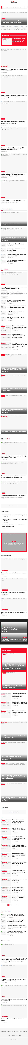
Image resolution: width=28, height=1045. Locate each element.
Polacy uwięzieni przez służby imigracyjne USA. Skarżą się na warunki (19, 712)
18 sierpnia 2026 (10, 257)
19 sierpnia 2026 (4, 151)
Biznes (3, 18)
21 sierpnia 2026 (4, 615)
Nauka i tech (5, 570)
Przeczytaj (4, 297)
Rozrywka (25, 1031)
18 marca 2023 (4, 962)
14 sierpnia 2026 (4, 1002)
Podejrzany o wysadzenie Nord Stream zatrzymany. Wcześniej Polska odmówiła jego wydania (13, 238)
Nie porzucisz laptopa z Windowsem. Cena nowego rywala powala (18, 838)
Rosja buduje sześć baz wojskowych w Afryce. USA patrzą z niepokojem (18, 336)
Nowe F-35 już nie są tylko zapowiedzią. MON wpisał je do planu (19, 847)
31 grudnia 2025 (5, 516)
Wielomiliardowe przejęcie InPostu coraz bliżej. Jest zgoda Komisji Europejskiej (19, 327)
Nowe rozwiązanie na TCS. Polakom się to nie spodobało (14, 514)
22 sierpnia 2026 (15, 824)
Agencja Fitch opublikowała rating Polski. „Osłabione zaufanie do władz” (12, 21)
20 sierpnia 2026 (4, 72)
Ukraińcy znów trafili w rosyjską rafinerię (15, 243)
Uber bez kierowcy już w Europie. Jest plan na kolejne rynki (19, 830)
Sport (21, 1031)
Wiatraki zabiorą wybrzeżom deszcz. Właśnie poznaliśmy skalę (18, 855)
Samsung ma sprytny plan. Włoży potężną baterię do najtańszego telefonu (18, 889)
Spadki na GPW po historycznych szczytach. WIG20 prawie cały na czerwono (10, 629)
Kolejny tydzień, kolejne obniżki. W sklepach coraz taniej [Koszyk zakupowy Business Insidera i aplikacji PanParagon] (14, 777)
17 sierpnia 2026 (5, 412)
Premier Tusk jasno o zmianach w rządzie (11, 223)
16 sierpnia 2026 (10, 928)
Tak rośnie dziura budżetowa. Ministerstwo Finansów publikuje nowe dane (19, 695)
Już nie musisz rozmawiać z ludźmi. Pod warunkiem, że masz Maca (18, 897)
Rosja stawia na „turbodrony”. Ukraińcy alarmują (14, 431)
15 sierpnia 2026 (4, 459)
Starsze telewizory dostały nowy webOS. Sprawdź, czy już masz (18, 872)
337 (16, 904)
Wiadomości (4, 66)
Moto (17, 1031)
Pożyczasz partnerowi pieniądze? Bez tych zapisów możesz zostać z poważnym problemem (16, 932)
